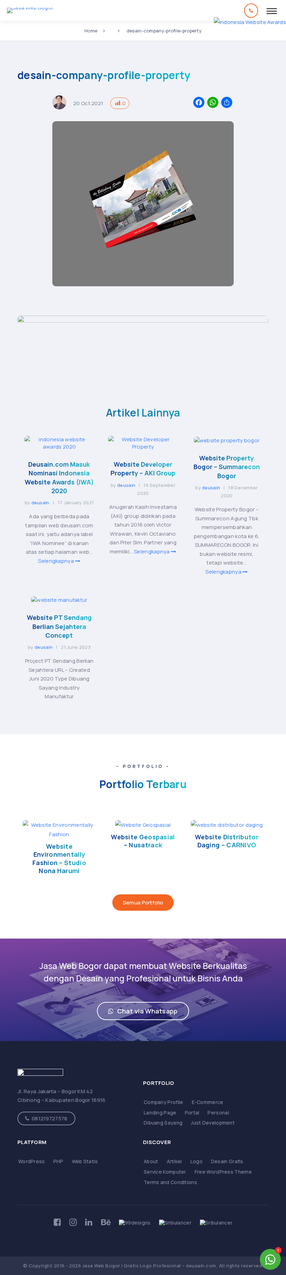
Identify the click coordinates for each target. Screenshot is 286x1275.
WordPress (31, 1161)
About (151, 1161)
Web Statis (85, 1161)
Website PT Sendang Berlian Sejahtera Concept (59, 626)
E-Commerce (208, 1102)
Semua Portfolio (143, 902)
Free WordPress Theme (223, 1171)
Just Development (213, 1122)
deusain (40, 502)
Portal (192, 1112)
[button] (143, 1011)
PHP (58, 1161)
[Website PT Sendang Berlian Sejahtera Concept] (59, 600)
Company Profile (163, 1102)
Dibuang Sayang (163, 1122)
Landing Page (160, 1112)
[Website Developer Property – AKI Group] (143, 446)
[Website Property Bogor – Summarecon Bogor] (227, 440)
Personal (218, 1112)
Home (90, 31)
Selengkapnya (56, 561)
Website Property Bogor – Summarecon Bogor (227, 467)
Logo (196, 1161)
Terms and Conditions (170, 1182)
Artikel (174, 1161)
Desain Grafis (227, 1161)
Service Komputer (165, 1171)
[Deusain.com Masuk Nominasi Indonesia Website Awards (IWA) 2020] (59, 446)
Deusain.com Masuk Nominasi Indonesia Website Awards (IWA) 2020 (59, 477)
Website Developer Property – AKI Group (143, 468)
